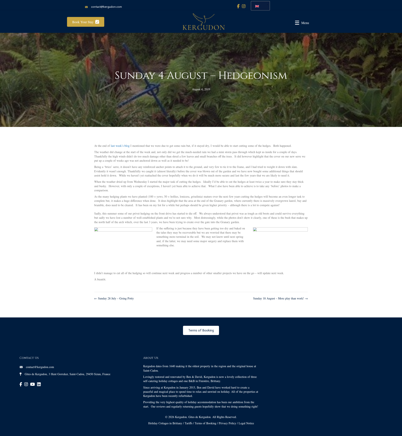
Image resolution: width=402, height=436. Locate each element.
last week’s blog (120, 146)
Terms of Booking (205, 423)
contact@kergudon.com (106, 7)
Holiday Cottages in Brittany (165, 423)
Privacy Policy (227, 423)
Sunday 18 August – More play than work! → (280, 298)
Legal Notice (246, 423)
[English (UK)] (258, 6)
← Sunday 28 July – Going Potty (114, 298)
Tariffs (188, 423)
